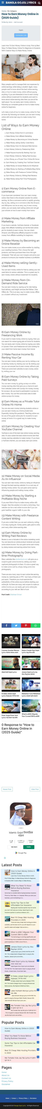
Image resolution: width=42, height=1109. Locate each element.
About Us (5, 1075)
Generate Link (21, 35)
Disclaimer (6, 1084)
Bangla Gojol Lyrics (21, 3)
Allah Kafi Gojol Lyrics (9, 672)
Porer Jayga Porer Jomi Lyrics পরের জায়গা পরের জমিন (10, 716)
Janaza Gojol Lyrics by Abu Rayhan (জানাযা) (29, 673)
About (7, 1098)
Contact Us (6, 1078)
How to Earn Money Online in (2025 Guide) (19, 1029)
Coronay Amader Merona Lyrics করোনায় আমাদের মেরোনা (10, 651)
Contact (14, 1098)
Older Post (35, 789)
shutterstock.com (21, 559)
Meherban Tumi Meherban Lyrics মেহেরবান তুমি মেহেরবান (31, 695)
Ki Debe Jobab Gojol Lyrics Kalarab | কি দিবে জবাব (10, 695)
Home (4, 11)
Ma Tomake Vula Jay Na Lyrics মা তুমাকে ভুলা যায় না (20, 1059)
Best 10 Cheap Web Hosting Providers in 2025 (20, 1051)
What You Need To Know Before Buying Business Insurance (21, 888)
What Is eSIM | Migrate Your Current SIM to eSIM (30, 715)
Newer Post (7, 789)
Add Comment (18, 22)
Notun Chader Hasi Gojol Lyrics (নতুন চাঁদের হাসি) (30, 651)
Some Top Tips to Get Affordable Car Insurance (20, 1044)
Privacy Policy (7, 1081)
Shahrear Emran (16, 594)
